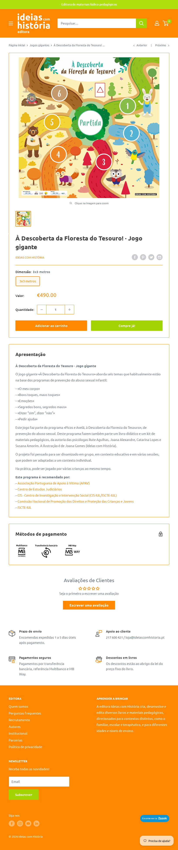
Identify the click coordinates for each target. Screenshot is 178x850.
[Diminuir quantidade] (41, 309)
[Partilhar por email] (160, 257)
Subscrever (23, 794)
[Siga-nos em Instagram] (20, 823)
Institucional (18, 733)
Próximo (160, 45)
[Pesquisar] (141, 23)
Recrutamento (19, 720)
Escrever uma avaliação (89, 605)
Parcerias (15, 740)
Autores (15, 726)
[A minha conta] (157, 23)
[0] (165, 23)
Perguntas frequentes (25, 713)
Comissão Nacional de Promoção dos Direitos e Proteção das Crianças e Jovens (76, 501)
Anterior (142, 45)
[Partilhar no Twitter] (151, 257)
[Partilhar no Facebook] (135, 257)
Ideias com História (29, 257)
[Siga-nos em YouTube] (28, 823)
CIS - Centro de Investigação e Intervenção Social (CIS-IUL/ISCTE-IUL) (67, 495)
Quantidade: (24, 309)
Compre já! (127, 325)
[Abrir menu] (11, 23)
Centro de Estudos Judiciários (40, 489)
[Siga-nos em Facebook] (12, 823)
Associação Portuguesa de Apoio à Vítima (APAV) (54, 483)
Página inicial (17, 45)
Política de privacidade (25, 747)
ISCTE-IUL (24, 507)
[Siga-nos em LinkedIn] (36, 823)
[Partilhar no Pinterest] (143, 257)
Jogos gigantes (39, 45)
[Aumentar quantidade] (69, 309)
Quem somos (18, 706)
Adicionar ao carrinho (51, 325)
